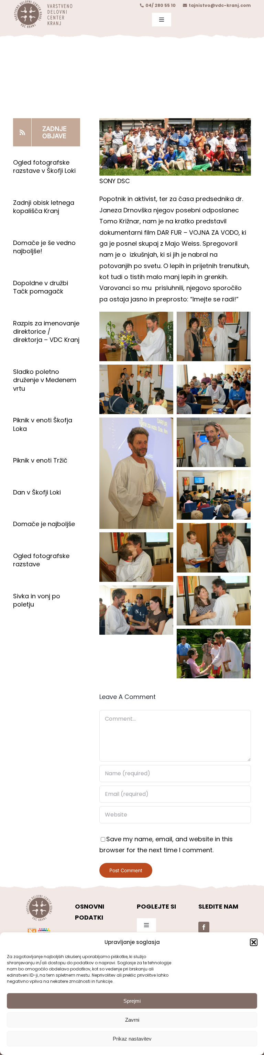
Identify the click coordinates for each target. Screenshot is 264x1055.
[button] (253, 942)
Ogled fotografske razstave (41, 560)
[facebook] (203, 927)
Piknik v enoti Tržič (41, 460)
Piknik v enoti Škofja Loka (42, 424)
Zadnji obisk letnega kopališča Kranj (43, 206)
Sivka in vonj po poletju (36, 600)
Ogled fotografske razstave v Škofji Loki (44, 166)
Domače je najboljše (45, 524)
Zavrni (132, 1020)
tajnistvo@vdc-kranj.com (220, 5)
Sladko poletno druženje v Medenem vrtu (44, 380)
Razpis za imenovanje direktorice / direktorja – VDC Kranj (46, 331)
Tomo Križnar (119, 221)
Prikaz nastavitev (132, 1039)
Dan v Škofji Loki (37, 492)
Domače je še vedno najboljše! (44, 246)
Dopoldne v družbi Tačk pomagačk (40, 287)
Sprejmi (132, 1001)
